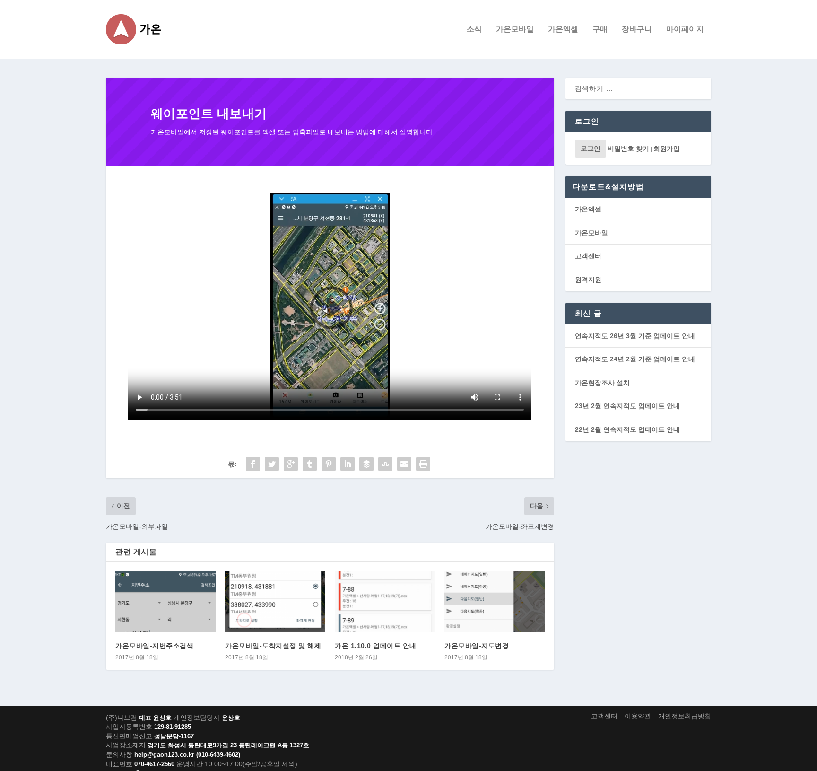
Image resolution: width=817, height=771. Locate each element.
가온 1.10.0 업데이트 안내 (376, 645)
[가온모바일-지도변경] (494, 601)
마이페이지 (685, 29)
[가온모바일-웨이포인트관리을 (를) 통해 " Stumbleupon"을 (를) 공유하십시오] (385, 464)
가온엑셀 (563, 29)
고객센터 (588, 256)
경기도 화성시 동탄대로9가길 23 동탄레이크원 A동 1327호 (228, 745)
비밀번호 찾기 (628, 148)
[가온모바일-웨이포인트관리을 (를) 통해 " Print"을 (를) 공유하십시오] (423, 464)
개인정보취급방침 (684, 716)
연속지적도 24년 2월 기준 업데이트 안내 (635, 359)
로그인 (590, 148)
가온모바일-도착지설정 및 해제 (273, 645)
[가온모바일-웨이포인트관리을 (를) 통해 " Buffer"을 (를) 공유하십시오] (366, 464)
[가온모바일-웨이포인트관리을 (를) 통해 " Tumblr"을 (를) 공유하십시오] (309, 464)
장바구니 (637, 29)
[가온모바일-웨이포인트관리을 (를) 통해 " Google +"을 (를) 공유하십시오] (290, 464)
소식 (474, 29)
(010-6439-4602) (218, 754)
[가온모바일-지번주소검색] (165, 601)
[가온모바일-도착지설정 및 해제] (275, 601)
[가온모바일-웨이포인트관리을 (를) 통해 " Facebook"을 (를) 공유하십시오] (252, 464)
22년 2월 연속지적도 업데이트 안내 (627, 429)
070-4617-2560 (154, 764)
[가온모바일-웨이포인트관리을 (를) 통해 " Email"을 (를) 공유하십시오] (404, 464)
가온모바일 (515, 29)
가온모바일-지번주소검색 (154, 645)
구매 (600, 29)
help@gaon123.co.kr (164, 754)
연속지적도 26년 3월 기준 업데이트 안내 (635, 336)
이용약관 (638, 716)
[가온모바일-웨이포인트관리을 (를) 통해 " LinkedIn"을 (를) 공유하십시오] (347, 464)
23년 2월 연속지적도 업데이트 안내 (627, 406)
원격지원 (588, 279)
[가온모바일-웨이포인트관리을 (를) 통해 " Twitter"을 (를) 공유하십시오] (271, 464)
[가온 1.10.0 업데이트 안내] (385, 601)
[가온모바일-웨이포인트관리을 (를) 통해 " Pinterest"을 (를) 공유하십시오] (328, 464)
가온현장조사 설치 (602, 382)
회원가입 (666, 148)
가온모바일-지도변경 (476, 645)
